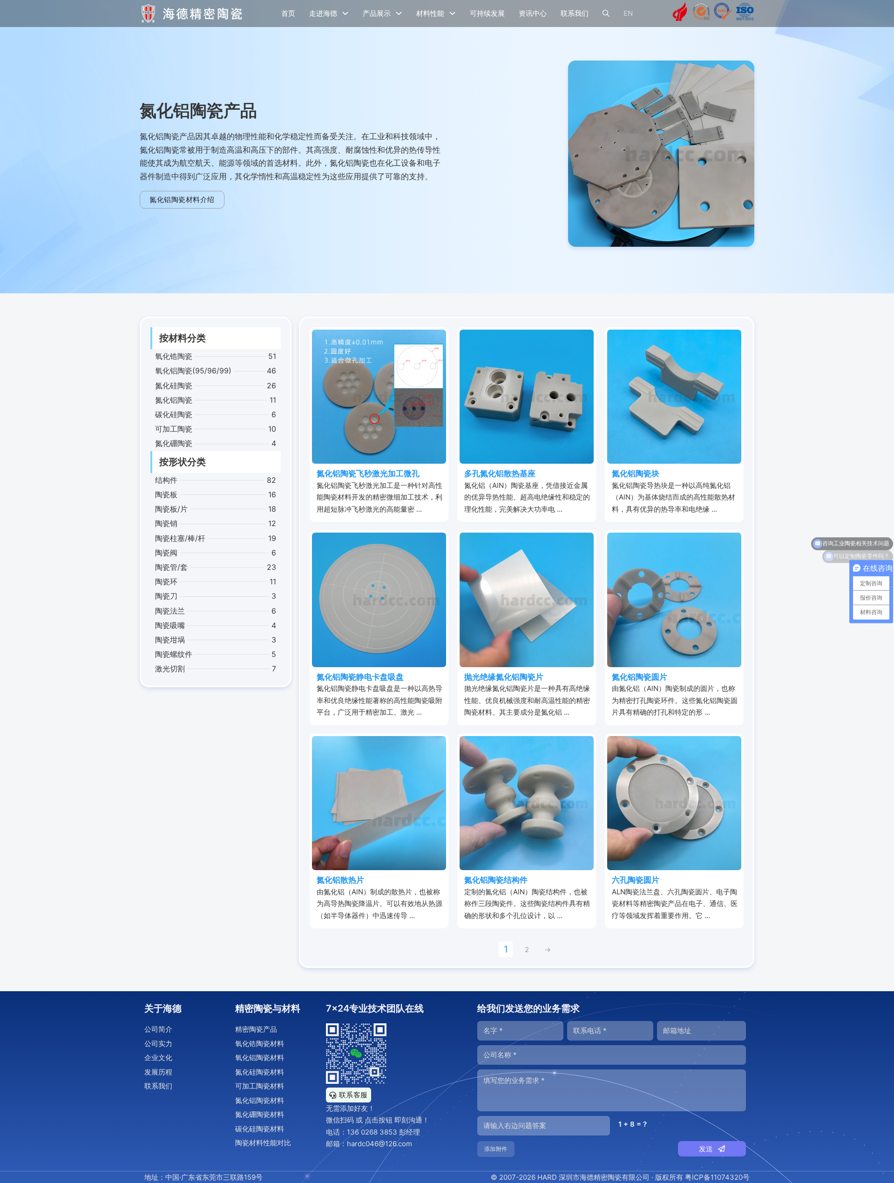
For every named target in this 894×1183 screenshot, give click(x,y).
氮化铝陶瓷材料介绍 (182, 199)
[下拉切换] (345, 13)
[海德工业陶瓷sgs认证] (701, 13)
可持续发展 (487, 13)
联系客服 (353, 1094)
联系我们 (575, 13)
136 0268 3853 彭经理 (383, 1132)
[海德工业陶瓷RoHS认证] (723, 13)
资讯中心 (533, 13)
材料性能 (430, 13)
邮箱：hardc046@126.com (369, 1143)
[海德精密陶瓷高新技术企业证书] (679, 13)
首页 (288, 13)
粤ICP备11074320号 (717, 1177)
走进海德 (323, 13)
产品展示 (377, 13)
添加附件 (496, 1148)
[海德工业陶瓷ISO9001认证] (745, 13)
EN (628, 13)
